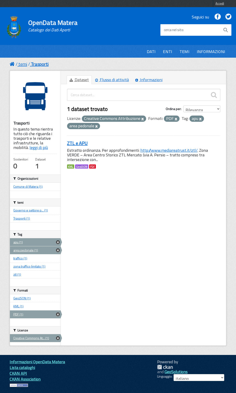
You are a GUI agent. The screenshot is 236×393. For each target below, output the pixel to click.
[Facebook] (218, 17)
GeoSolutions (176, 372)
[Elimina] (142, 119)
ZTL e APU (77, 143)
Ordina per (173, 108)
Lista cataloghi (22, 367)
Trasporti (40, 64)
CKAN (165, 367)
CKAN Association (25, 379)
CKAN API (18, 373)
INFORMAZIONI (211, 51)
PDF (92, 166)
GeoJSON (81, 166)
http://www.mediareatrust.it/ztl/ (169, 150)
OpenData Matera (52, 25)
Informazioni (150, 80)
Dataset (81, 80)
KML (70, 166)
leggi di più (39, 147)
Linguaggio (164, 376)
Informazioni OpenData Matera (37, 362)
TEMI (184, 51)
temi (22, 64)
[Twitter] (228, 17)
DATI (151, 51)
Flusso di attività (114, 80)
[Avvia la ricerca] (225, 30)
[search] (214, 94)
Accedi (219, 3)
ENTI (167, 51)
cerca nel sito (173, 30)
